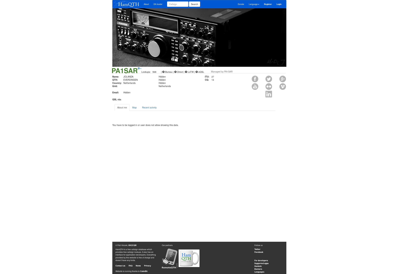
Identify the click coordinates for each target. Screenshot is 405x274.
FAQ (130, 265)
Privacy (147, 265)
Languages (259, 271)
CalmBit (143, 271)
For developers (261, 260)
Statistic (258, 266)
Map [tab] (134, 107)
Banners (258, 269)
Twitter (257, 249)
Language (253, 4)
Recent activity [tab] (149, 107)
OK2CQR (132, 245)
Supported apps (261, 263)
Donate (241, 4)
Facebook (258, 252)
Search (194, 4)
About (146, 4)
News (138, 265)
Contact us (120, 265)
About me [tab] (122, 107)
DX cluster (158, 4)
